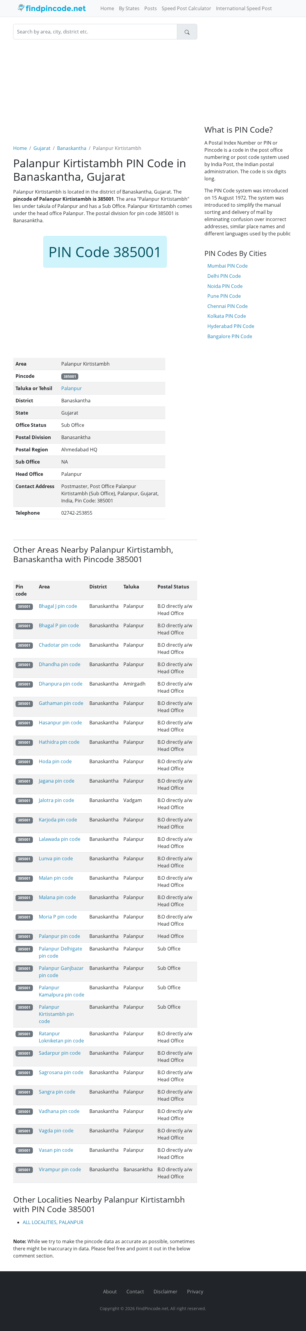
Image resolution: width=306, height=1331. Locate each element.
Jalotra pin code (56, 800)
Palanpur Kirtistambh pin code (56, 1014)
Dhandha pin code (59, 664)
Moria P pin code (58, 916)
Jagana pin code (56, 781)
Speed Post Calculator (186, 8)
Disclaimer (166, 1291)
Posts (150, 8)
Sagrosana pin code (61, 1072)
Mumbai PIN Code (227, 266)
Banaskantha (71, 148)
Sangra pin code (57, 1091)
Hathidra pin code (59, 742)
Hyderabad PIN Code (230, 326)
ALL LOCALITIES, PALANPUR (53, 1222)
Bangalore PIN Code (229, 336)
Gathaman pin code (61, 703)
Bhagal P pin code (59, 625)
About (110, 1291)
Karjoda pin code (58, 819)
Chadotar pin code (60, 645)
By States (129, 8)
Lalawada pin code (59, 839)
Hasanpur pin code (60, 722)
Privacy (195, 1291)
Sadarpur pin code (60, 1053)
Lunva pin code (56, 858)
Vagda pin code (56, 1130)
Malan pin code (56, 878)
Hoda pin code (55, 761)
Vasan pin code (56, 1150)
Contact (135, 1291)
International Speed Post (244, 8)
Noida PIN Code (225, 286)
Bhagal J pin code (58, 606)
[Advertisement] (105, 88)
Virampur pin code (60, 1169)
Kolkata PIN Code (226, 316)
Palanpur (71, 388)
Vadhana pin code (59, 1111)
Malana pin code (57, 897)
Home (107, 8)
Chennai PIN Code (227, 306)
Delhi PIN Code (224, 276)
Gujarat (42, 148)
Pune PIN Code (224, 296)
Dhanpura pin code (60, 683)
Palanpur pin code (59, 936)
